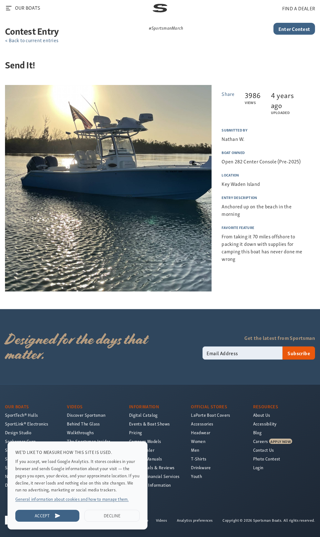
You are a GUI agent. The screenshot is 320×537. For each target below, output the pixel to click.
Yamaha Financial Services (154, 476)
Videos (161, 520)
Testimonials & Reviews (152, 467)
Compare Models (145, 441)
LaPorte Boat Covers (210, 415)
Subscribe (299, 353)
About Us (261, 415)
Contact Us (263, 450)
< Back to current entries (31, 40)
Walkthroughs (80, 432)
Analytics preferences (194, 520)
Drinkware (201, 467)
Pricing (135, 432)
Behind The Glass (83, 424)
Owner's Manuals (145, 459)
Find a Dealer (141, 450)
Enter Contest (294, 28)
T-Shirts (198, 459)
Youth (196, 476)
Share (228, 93)
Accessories (202, 424)
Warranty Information (150, 485)
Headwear (200, 432)
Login (258, 467)
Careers (260, 441)
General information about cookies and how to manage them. (72, 499)
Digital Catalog (143, 415)
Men (195, 450)
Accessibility (265, 424)
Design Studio (18, 432)
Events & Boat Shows (149, 424)
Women (198, 441)
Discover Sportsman (86, 415)
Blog (257, 432)
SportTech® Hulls (21, 415)
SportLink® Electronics (26, 424)
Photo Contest (266, 459)
